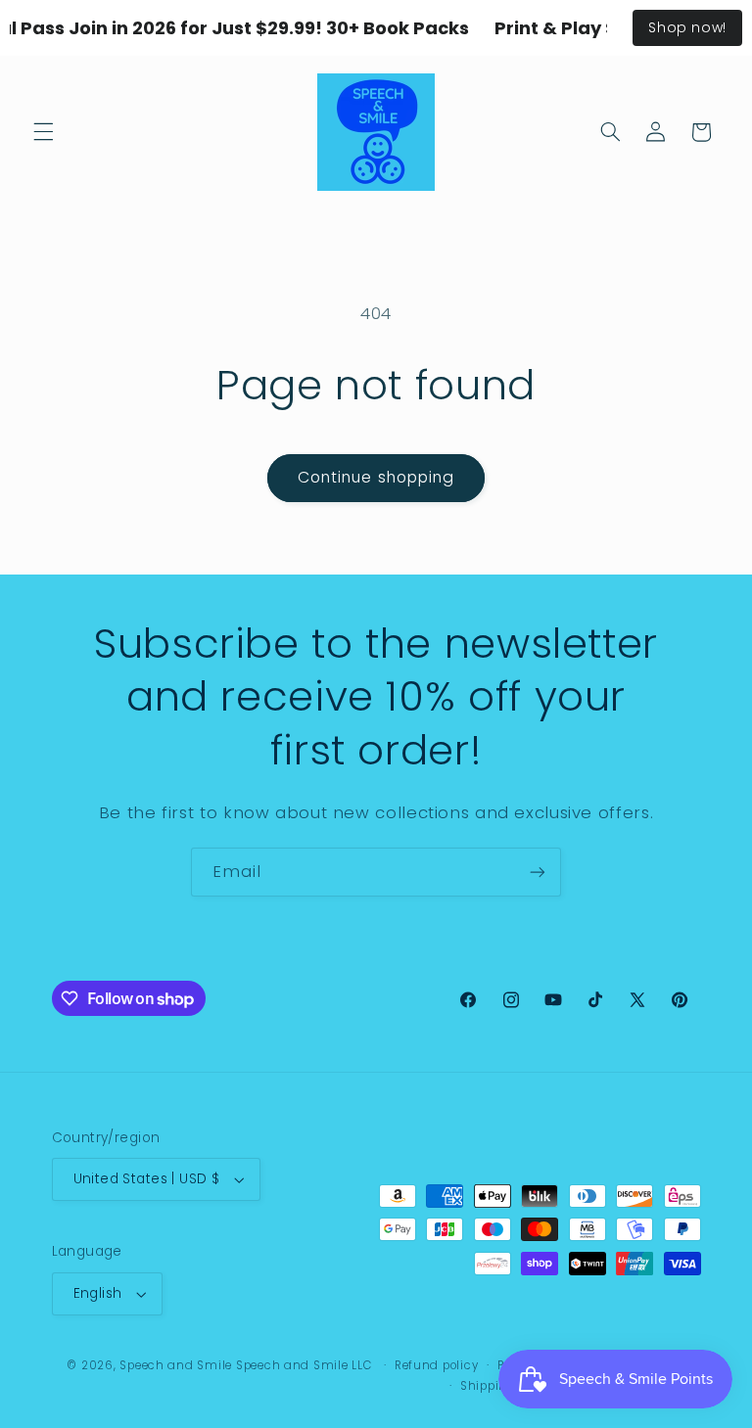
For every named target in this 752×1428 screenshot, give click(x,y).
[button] (43, 132)
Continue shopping (376, 477)
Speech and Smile (175, 1365)
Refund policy (437, 1365)
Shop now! (687, 27)
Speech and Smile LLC (305, 1365)
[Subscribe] (537, 872)
